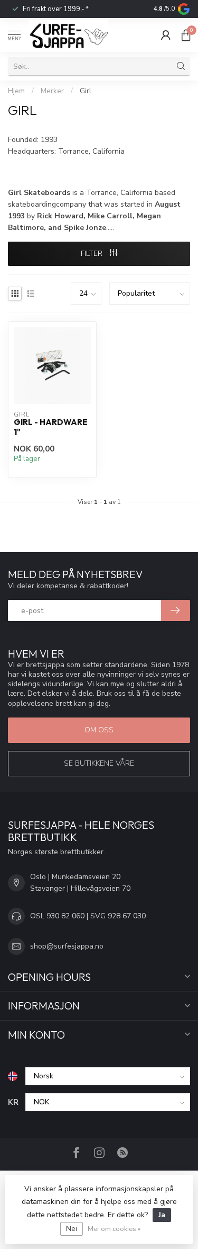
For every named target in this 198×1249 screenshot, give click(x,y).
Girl (85, 91)
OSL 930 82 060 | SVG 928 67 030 (88, 916)
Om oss (99, 730)
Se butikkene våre (99, 763)
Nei (71, 1229)
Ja (161, 1215)
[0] (186, 35)
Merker (52, 91)
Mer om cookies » (114, 1228)
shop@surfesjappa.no (66, 946)
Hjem (16, 91)
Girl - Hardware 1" (51, 427)
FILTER (93, 254)
